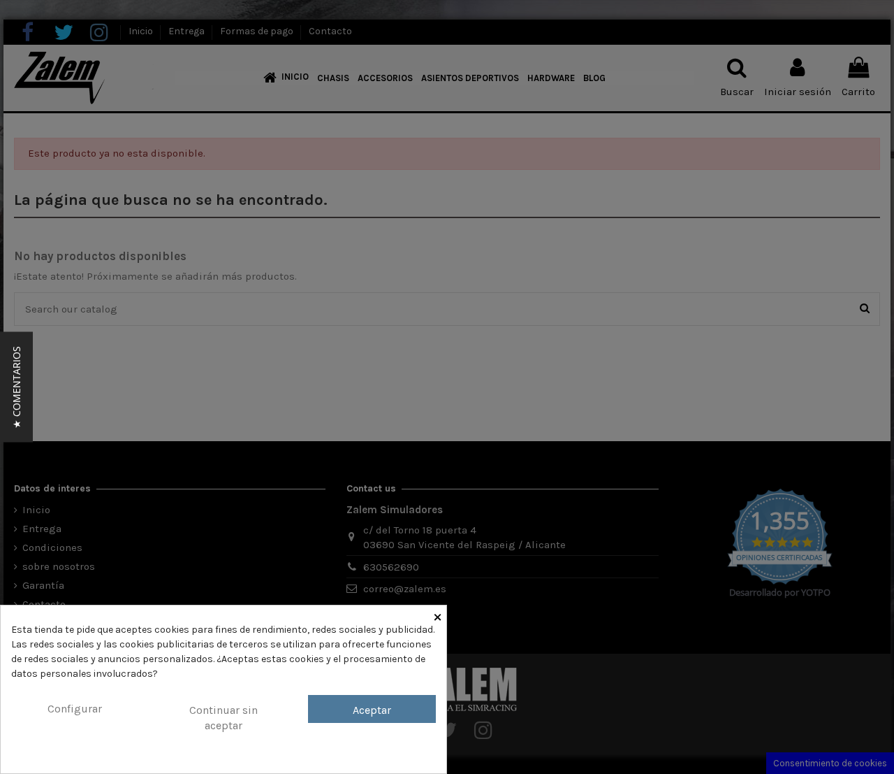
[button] (16, 387)
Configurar (74, 708)
